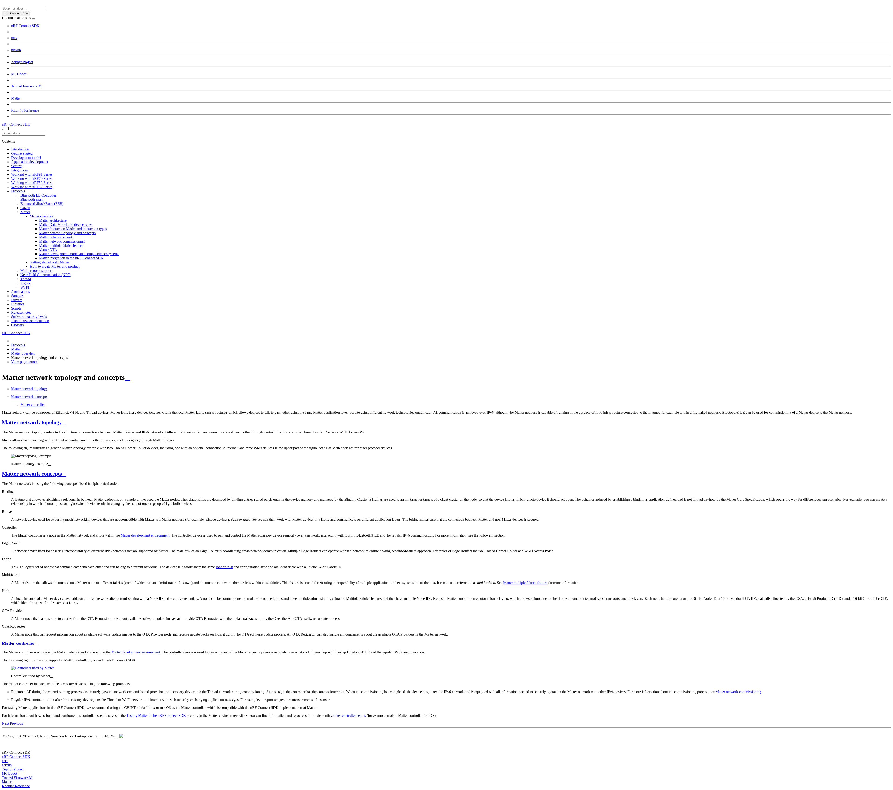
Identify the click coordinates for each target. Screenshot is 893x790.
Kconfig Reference (25, 110)
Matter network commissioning (62, 241)
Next (6, 723)
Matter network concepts (29, 397)
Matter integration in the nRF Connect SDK (71, 258)
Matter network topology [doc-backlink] (32, 422)
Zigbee (25, 283)
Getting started (22, 153)
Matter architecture (53, 220)
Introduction (20, 149)
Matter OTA (48, 250)
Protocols (18, 191)
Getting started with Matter (49, 262)
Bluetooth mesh (31, 199)
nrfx (14, 38)
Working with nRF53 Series (31, 183)
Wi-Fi (24, 287)
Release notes (21, 312)
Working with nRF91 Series (31, 174)
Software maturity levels (29, 317)
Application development (29, 162)
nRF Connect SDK (25, 26)
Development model (26, 158)
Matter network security (56, 237)
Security (17, 166)
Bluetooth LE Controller (38, 195)
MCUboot (18, 74)
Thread (25, 279)
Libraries (17, 304)
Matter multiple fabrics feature (61, 245)
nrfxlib (16, 50)
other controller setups (349, 715)
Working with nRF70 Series (31, 178)
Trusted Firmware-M (26, 86)
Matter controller (32, 405)
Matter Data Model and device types (65, 225)
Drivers (16, 300)
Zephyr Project (22, 62)
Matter (16, 98)
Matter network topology (29, 389)
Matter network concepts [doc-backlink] (32, 474)
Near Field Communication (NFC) (45, 275)
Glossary (17, 325)
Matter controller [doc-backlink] (18, 643)
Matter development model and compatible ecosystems (79, 254)
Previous (16, 723)
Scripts (16, 308)
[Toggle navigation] (33, 19)
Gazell (25, 208)
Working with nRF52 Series (31, 187)
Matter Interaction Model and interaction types (73, 229)
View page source (24, 362)
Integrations (19, 170)
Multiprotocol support (36, 271)
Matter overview (42, 216)
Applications (20, 291)
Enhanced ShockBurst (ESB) (41, 204)
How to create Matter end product (54, 266)
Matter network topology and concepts (67, 233)
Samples (17, 296)
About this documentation (30, 321)
